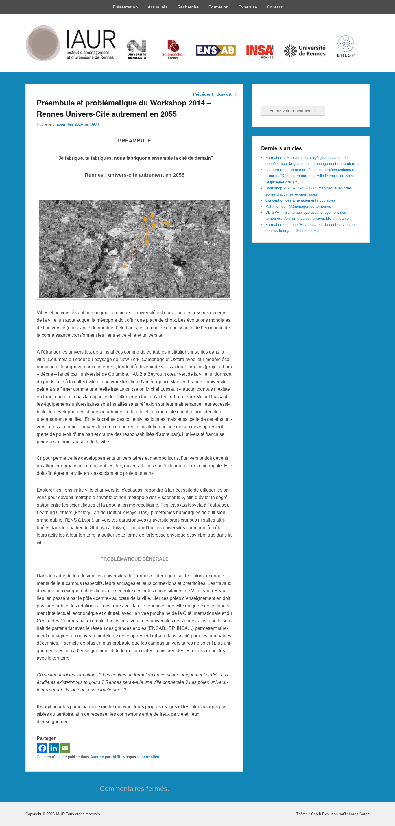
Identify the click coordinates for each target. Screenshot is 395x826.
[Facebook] (42, 748)
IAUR (94, 124)
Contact (275, 7)
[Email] (65, 748)
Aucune (97, 757)
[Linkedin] (54, 748)
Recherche (188, 7)
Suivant (227, 94)
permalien (150, 757)
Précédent (200, 94)
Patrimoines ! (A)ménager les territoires (298, 206)
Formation (218, 7)
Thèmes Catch (357, 814)
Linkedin (279, 98)
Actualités (158, 7)
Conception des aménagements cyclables (300, 200)
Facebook (266, 98)
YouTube (291, 98)
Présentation (125, 7)
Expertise (248, 7)
